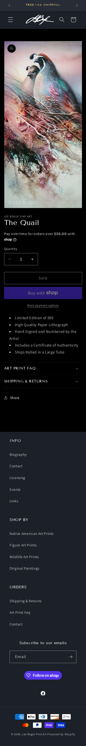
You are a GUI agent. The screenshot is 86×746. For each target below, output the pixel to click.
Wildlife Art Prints (24, 556)
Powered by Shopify (61, 734)
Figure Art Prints (23, 545)
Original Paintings (24, 568)
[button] (10, 19)
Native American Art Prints (32, 533)
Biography (18, 454)
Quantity (10, 248)
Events (15, 489)
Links (14, 500)
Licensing (17, 477)
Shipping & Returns (26, 600)
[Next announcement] (77, 5)
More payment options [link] (43, 305)
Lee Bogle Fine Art (34, 734)
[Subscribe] (70, 657)
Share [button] (15, 397)
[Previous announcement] (9, 5)
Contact (16, 465)
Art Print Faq (20, 612)
